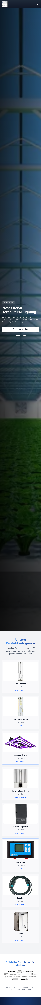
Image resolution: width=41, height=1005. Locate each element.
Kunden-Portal (20, 335)
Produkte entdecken (20, 329)
